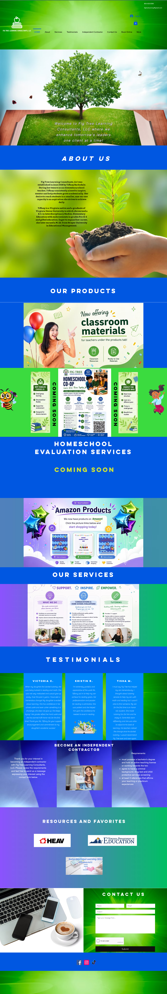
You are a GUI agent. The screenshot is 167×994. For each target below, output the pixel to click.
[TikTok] (93, 962)
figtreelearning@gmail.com (153, 8)
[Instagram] (86, 962)
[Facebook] (79, 962)
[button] (136, 22)
